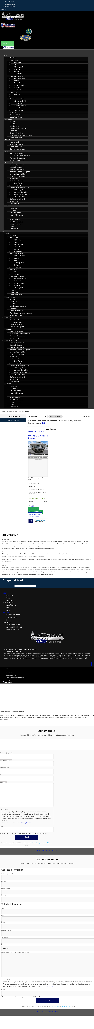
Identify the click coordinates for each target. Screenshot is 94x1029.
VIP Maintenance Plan (18, 174)
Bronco (16, 81)
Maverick (17, 69)
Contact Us (14, 229)
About (6, 206)
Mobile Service (15, 179)
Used (16, 411)
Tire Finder (17, 185)
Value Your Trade (16, 117)
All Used (13, 122)
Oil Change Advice (20, 190)
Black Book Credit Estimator (20, 156)
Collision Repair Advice (18, 199)
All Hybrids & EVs (20, 101)
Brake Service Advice (21, 192)
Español (3, 9)
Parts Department (16, 181)
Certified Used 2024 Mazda (36, 431)
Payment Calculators (17, 158)
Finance (7, 151)
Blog (11, 217)
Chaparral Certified (16, 133)
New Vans (13, 92)
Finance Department (17, 153)
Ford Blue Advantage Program (21, 135)
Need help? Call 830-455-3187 (47, 851)
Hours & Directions (16, 215)
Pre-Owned (8, 119)
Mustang (13, 112)
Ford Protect (14, 204)
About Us (13, 208)
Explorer (17, 87)
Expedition (17, 90)
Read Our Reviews (16, 222)
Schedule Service (16, 167)
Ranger (16, 72)
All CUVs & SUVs (19, 78)
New (5, 55)
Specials (7, 140)
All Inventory (10, 411)
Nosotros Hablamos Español (20, 172)
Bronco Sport (18, 83)
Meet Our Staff (15, 220)
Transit (16, 97)
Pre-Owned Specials (17, 144)
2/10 (43, 423)
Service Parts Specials (17, 149)
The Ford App (15, 201)
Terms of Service (47, 843)
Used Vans (14, 131)
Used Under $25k (16, 147)
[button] (7, 43)
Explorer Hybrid (19, 103)
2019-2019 (21, 411)
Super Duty (18, 74)
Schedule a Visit (15, 213)
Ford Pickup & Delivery (18, 176)
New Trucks (14, 60)
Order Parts (18, 183)
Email (1, 826)
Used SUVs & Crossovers (18, 128)
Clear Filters (86, 417)
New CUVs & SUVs (16, 76)
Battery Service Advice (21, 194)
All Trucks (17, 62)
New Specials (14, 142)
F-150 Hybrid (18, 67)
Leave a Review (15, 224)
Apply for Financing (17, 160)
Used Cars (13, 124)
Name (3, 989)
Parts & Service (10, 162)
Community (14, 210)
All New (13, 58)
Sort (44, 416)
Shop (5, 593)
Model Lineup (15, 115)
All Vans (17, 94)
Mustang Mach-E (20, 85)
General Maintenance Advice (20, 188)
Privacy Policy (25, 823)
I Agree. (6, 809)
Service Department (17, 165)
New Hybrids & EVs (17, 99)
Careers (12, 226)
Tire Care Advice (19, 197)
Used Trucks (14, 126)
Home (4, 411)
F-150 (16, 65)
